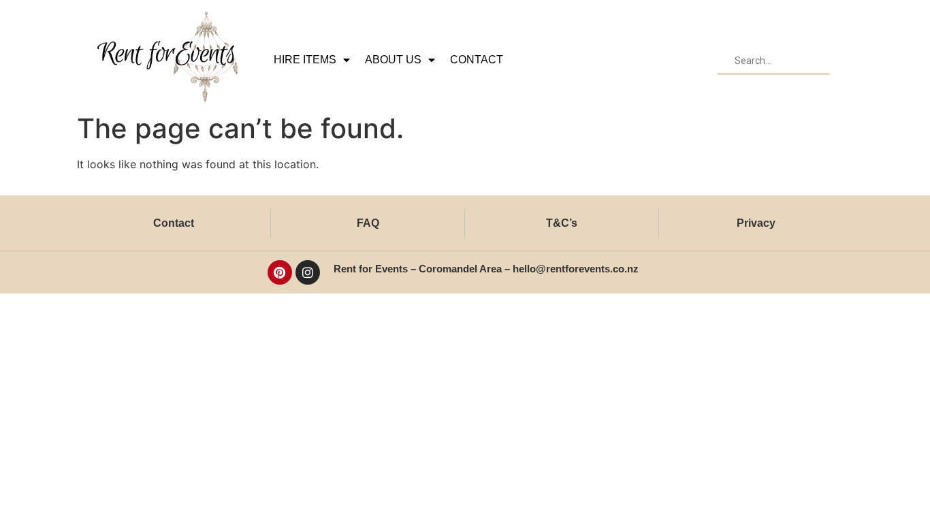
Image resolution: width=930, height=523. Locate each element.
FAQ (368, 223)
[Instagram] (307, 272)
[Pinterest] (280, 272)
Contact (476, 59)
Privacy (756, 223)
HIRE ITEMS (305, 59)
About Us (393, 59)
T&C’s (561, 223)
